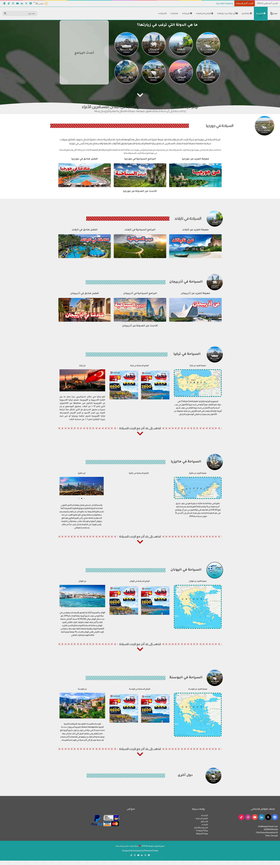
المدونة (163, 13)
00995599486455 (271, 829)
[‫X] (26, 3)
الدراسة (205, 824)
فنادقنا (175, 13)
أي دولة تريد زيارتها (227, 13)
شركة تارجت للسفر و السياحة (127, 846)
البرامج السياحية (204, 13)
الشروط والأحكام (201, 827)
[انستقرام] (13, 3)
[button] (63, 486)
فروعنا (187, 13)
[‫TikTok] (9, 3)
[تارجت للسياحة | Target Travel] (274, 13)
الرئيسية (259, 13)
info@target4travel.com (268, 826)
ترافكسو (246, 13)
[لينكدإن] (22, 3)
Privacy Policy (202, 831)
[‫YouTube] (17, 3)
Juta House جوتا (223, 3)
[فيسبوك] (30, 3)
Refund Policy (202, 834)
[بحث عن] (5, 13)
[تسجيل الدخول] (4, 3)
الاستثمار (204, 821)
